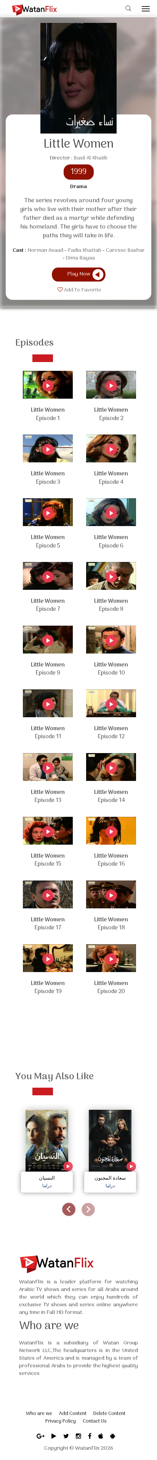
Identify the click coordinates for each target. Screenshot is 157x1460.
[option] (47, 1149)
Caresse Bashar (125, 250)
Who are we (39, 1414)
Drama (78, 187)
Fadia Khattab (84, 250)
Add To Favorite (82, 290)
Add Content (73, 1414)
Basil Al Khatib (90, 158)
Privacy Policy (60, 1421)
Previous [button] (68, 1209)
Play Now (78, 274)
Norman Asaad (45, 250)
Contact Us (94, 1421)
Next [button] (88, 1209)
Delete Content (109, 1414)
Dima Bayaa (80, 258)
